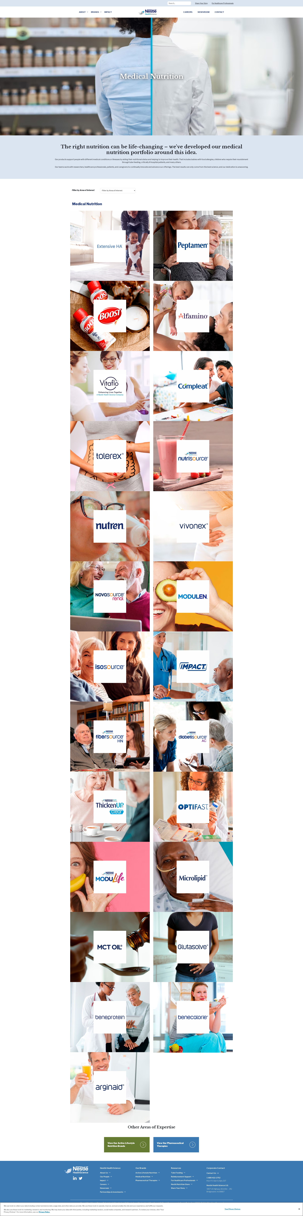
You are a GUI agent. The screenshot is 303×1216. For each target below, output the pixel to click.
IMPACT (108, 12)
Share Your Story (201, 3)
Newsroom (104, 1188)
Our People (104, 1177)
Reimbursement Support (181, 1177)
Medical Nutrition (143, 1177)
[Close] (299, 1209)
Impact (103, 1180)
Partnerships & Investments (111, 1192)
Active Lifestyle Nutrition (146, 1173)
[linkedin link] (75, 1178)
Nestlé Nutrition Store (180, 1184)
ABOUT (82, 12)
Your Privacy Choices (232, 1209)
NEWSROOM (203, 12)
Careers (103, 1184)
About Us (104, 1173)
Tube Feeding (177, 1173)
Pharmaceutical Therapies (146, 1180)
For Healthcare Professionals (223, 3)
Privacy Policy (44, 1212)
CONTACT (219, 12)
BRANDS (95, 12)
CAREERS (187, 12)
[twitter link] (80, 1178)
